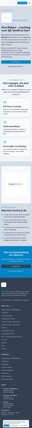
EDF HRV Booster (6, 376)
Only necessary (14, 425)
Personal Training (6, 367)
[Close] (27, 421)
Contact (3, 348)
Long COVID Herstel (7, 379)
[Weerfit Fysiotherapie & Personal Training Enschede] (4, 3)
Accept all (7, 425)
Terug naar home (8, 10)
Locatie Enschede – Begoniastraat (10, 321)
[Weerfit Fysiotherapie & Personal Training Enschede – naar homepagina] (3, 284)
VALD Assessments (6, 315)
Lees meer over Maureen (15, 271)
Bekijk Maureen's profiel (15, 66)
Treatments (4, 312)
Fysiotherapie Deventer (8, 333)
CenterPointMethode (7, 370)
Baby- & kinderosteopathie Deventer (11, 336)
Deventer (4, 327)
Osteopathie (4, 364)
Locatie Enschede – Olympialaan (10, 324)
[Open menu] (29, 2)
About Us (4, 342)
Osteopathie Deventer (7, 330)
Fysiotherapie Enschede (8, 318)
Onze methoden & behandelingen (10, 309)
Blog (2, 345)
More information (24, 425)
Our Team (4, 339)
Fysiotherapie (5, 361)
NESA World (5, 373)
